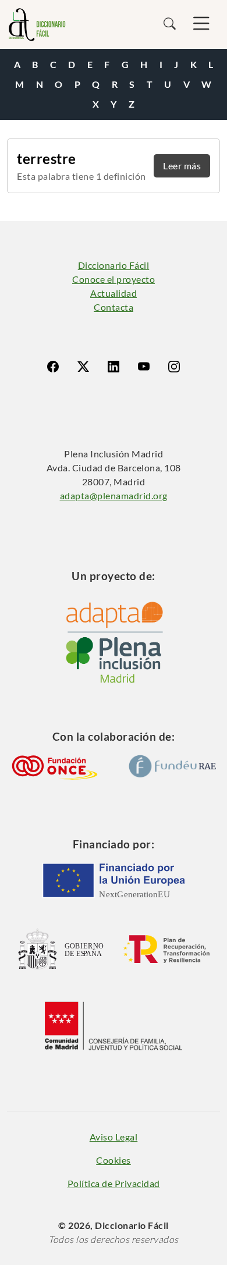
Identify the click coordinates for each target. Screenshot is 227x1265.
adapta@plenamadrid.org (114, 495)
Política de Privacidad (114, 1183)
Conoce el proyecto (113, 279)
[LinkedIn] (113, 366)
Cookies (113, 1159)
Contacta (113, 306)
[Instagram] (174, 366)
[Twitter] (83, 366)
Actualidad (113, 293)
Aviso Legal (114, 1136)
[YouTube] (144, 366)
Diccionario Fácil (114, 265)
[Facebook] (53, 366)
